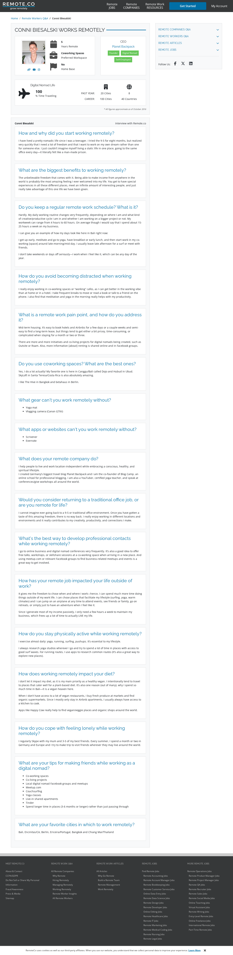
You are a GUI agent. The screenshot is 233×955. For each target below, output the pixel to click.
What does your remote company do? (58, 458)
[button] (189, 29)
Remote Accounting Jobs (155, 875)
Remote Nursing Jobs (154, 934)
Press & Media (13, 893)
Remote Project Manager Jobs (204, 880)
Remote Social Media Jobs (202, 898)
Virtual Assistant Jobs (199, 907)
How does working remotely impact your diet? (67, 673)
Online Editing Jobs (152, 911)
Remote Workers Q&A (35, 18)
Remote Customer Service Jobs (159, 889)
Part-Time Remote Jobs (200, 929)
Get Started (188, 6)
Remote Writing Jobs (199, 911)
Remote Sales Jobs (198, 893)
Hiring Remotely (61, 880)
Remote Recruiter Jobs (200, 889)
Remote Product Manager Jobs (204, 875)
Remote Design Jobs (153, 902)
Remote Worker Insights (65, 893)
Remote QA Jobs (197, 884)
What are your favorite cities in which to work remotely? (77, 824)
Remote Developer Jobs (155, 907)
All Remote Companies (62, 871)
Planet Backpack (123, 46)
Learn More (194, 950)
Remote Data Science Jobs (156, 898)
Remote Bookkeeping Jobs (156, 884)
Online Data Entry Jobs (154, 893)
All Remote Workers (63, 898)
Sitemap (10, 898)
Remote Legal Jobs (152, 938)
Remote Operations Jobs (199, 871)
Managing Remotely (63, 884)
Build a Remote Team (109, 880)
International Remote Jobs (202, 925)
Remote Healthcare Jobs (155, 916)
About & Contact (14, 871)
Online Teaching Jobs (199, 902)
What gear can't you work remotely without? (65, 400)
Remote (112, 6)
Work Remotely (105, 889)
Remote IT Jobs (150, 920)
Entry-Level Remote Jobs (201, 916)
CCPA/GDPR (12, 875)
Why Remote (59, 875)
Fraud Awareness (14, 889)
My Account (219, 6)
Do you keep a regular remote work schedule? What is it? (78, 207)
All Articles (101, 871)
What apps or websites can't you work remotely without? (78, 429)
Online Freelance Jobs (200, 920)
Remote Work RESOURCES (154, 6)
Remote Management (109, 884)
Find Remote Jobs (150, 871)
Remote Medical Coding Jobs (157, 929)
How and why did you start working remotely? (66, 133)
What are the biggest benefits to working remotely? (72, 170)
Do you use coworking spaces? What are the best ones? (77, 363)
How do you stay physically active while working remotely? (80, 633)
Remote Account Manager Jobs (159, 880)
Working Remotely (62, 889)
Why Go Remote (106, 875)
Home (14, 18)
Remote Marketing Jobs (155, 925)
